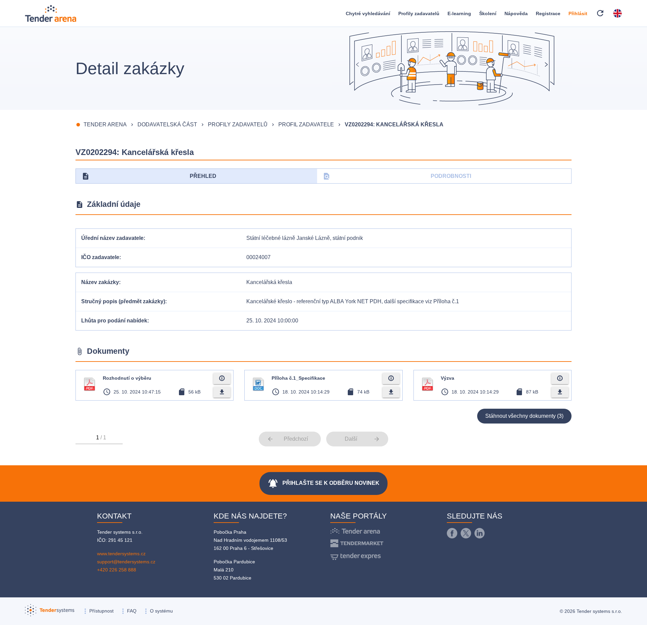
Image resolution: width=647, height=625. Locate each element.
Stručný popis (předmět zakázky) (123, 301)
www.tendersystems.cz (121, 553)
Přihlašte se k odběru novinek (323, 483)
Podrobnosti (396, 176)
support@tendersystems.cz (126, 561)
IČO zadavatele (100, 257)
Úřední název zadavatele (112, 238)
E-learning (459, 13)
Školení (487, 13)
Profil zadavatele (306, 124)
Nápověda (516, 13)
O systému (161, 611)
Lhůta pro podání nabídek (114, 320)
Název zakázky (100, 282)
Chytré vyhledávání (368, 13)
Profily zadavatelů (418, 13)
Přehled (149, 176)
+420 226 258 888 (116, 569)
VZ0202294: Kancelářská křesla (394, 124)
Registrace (548, 13)
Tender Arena (105, 124)
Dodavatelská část (167, 124)
